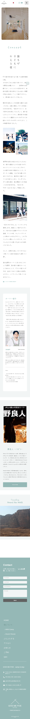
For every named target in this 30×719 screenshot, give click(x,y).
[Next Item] (26, 521)
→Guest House (9, 654)
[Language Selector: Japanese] (14, 3)
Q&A (5, 677)
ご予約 (6, 672)
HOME (6, 640)
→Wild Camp (9, 649)
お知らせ (7, 668)
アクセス (7, 663)
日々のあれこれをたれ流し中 (13, 705)
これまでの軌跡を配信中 (10, 281)
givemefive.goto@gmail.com (13, 700)
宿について (8, 644)
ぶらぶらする (9, 658)
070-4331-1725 (9, 696)
